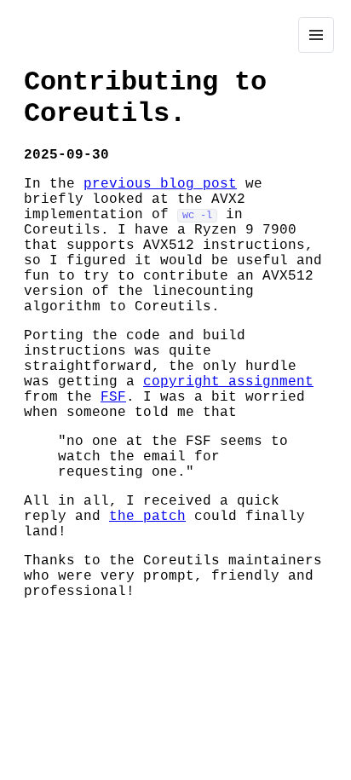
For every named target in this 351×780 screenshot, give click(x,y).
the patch (147, 516)
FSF (113, 397)
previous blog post (160, 184)
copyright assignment (228, 382)
